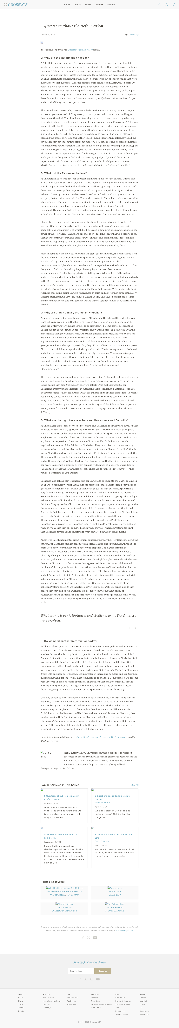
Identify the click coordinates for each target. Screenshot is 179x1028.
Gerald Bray (133, 34)
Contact (143, 998)
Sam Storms (50, 838)
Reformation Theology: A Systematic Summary (99, 737)
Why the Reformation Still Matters (64, 891)
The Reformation (114, 907)
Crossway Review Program (101, 1004)
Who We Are (120, 998)
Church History (64, 907)
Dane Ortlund (102, 841)
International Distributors (52, 1001)
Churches (46, 1004)
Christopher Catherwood (64, 911)
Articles (99, 4)
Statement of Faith (122, 1004)
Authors (21, 1008)
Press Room (95, 1001)
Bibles (67, 4)
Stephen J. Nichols (114, 911)
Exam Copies (96, 1008)
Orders (142, 1004)
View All (134, 785)
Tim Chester (72, 895)
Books (78, 4)
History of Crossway (123, 1001)
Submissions (144, 1011)
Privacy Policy (120, 1011)
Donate (111, 4)
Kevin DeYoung (52, 799)
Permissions (144, 1014)
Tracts (88, 4)
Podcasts (94, 998)
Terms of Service (121, 1014)
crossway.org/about (124, 930)
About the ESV (72, 998)
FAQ (141, 1008)
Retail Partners (48, 998)
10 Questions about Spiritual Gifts (61, 834)
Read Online (71, 1001)
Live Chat (143, 1001)
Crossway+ (47, 1008)
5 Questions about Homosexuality (61, 796)
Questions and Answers (80, 49)
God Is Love (115, 891)
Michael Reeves (57, 895)
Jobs (117, 1008)
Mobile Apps (71, 1004)
